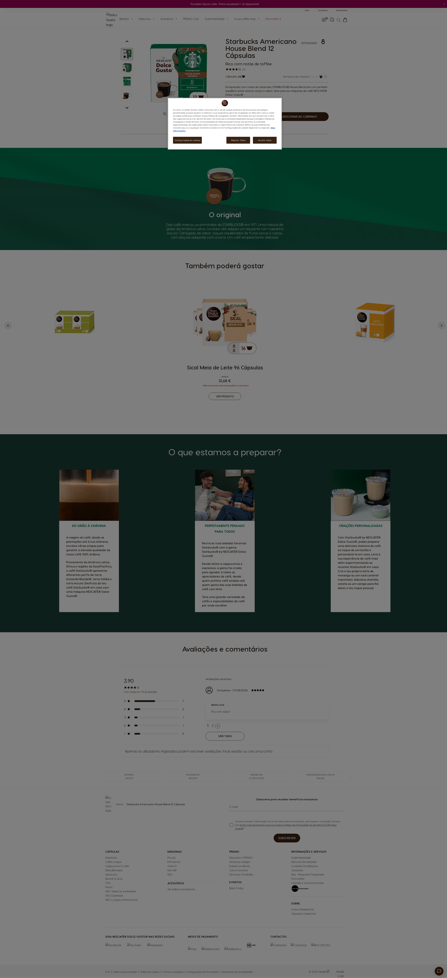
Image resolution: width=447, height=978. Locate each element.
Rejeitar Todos (238, 140)
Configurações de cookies (187, 140)
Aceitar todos (264, 140)
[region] (225, 124)
